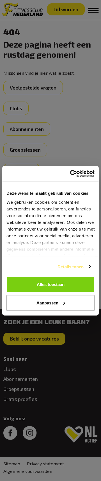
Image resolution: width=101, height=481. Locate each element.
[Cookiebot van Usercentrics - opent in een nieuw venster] (71, 173)
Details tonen (71, 266)
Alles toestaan (51, 284)
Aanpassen (47, 302)
